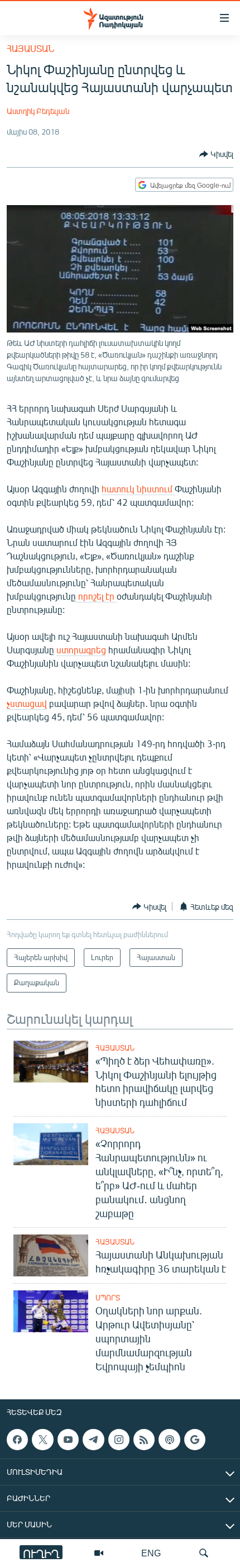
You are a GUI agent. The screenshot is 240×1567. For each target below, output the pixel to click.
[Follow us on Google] (194, 1439)
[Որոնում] (203, 1553)
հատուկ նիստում (138, 488)
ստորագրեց (81, 649)
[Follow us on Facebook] (17, 1439)
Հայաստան (30, 48)
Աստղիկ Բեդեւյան (38, 111)
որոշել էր (96, 596)
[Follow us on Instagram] (118, 1439)
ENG (151, 1552)
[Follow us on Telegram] (93, 1439)
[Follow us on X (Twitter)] (42, 1439)
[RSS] (144, 1439)
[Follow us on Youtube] (68, 1439)
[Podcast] (169, 1439)
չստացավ (27, 703)
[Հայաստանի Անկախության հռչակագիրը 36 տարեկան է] (50, 1255)
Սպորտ (107, 1297)
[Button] (216, 154)
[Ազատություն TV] (99, 1553)
